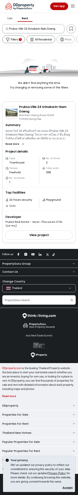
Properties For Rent (15, 424)
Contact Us (10, 272)
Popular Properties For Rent (21, 451)
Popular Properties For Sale (21, 442)
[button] (15, 144)
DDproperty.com (12, 368)
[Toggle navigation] (72, 6)
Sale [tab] (9, 18)
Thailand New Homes (16, 433)
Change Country (13, 281)
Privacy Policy (57, 473)
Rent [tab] (25, 18)
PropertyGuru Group (16, 264)
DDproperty (10, 405)
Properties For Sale (15, 415)
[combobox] (36, 29)
